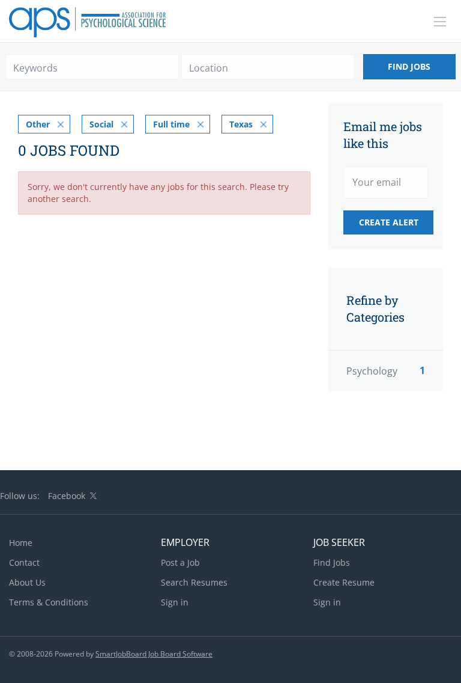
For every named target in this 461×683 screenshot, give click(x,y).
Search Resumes (194, 582)
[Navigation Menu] (440, 21)
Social (101, 124)
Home (20, 542)
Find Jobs (409, 66)
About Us (27, 582)
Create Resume (344, 582)
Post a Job (180, 562)
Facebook (66, 495)
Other (38, 124)
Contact (24, 562)
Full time (171, 124)
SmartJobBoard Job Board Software (153, 654)
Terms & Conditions (48, 602)
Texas (241, 124)
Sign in (174, 602)
